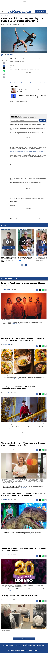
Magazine (6, 15)
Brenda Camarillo (6, 449)
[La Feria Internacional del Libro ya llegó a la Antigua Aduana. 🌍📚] (26, 242)
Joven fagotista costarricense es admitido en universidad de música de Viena (19, 388)
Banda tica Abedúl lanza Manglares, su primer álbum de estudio (23, 284)
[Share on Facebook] (4, 66)
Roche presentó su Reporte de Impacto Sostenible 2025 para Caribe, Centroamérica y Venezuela (8, 259)
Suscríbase (41, 645)
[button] (40, 11)
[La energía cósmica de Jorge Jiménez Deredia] (23, 616)
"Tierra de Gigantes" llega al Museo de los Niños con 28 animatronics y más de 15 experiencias (23, 494)
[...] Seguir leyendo (15, 323)
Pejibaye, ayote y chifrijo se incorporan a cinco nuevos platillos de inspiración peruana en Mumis (22, 339)
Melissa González (9, 54)
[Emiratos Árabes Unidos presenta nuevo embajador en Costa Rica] (13, 90)
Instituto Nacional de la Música (21, 426)
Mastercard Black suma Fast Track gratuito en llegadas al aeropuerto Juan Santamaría (23, 444)
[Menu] (2, 11)
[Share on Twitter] (4, 68)
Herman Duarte (6, 599)
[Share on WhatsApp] (4, 71)
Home (2, 15)
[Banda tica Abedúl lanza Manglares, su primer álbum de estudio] (23, 306)
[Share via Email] (4, 74)
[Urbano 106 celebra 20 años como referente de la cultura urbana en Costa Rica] (23, 571)
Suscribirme (42, 120)
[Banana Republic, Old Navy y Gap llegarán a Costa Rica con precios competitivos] (24, 40)
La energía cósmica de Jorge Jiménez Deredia (19, 596)
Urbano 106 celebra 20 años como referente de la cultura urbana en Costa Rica (23, 550)
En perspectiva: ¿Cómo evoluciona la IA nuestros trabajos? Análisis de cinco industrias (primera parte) (31, 96)
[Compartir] (4, 77)
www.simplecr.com (6, 632)
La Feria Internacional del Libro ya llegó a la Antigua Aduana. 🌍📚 (25, 259)
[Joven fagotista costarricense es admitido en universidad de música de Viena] (23, 409)
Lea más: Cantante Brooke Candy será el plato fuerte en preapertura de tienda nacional (27, 82)
